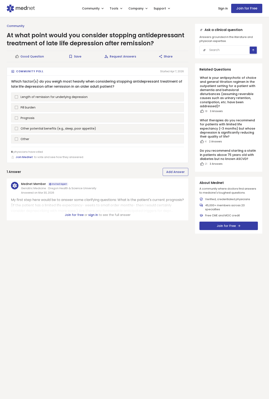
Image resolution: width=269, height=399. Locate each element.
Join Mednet (24, 157)
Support (160, 8)
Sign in (223, 8)
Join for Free (246, 8)
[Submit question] (253, 50)
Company (136, 8)
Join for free (74, 215)
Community (91, 8)
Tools (114, 8)
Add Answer (175, 172)
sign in (93, 215)
